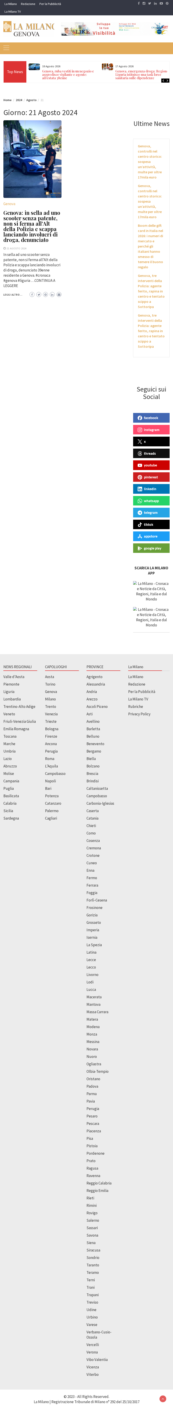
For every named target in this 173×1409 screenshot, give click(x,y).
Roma (49, 758)
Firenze (51, 736)
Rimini (91, 1205)
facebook (151, 418)
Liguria (8, 691)
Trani (90, 1287)
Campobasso (55, 773)
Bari (48, 788)
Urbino (92, 1317)
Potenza (52, 795)
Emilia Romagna (16, 728)
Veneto (9, 713)
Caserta (92, 810)
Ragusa (92, 1168)
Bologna (51, 728)
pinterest (151, 477)
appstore (150, 536)
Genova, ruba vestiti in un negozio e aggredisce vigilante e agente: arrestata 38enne (68, 74)
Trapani (92, 1294)
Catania (92, 818)
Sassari (92, 1227)
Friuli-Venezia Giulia (19, 721)
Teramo (92, 1272)
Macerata (94, 996)
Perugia (51, 751)
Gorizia (92, 915)
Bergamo (93, 751)
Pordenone (95, 1153)
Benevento (95, 743)
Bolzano (93, 766)
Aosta (49, 676)
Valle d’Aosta (13, 676)
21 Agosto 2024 (16, 248)
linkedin (150, 489)
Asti (89, 713)
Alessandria (95, 684)
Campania (11, 781)
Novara (92, 1049)
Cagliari (51, 818)
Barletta (93, 728)
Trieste (51, 721)
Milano (50, 699)
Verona (92, 1352)
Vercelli (92, 1344)
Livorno (92, 974)
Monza (91, 1034)
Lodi (89, 982)
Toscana (9, 736)
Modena (93, 1026)
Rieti (90, 1198)
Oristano (93, 1078)
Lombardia (12, 699)
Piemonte (11, 684)
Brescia (92, 773)
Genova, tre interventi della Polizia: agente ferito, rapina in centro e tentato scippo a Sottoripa (151, 291)
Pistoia (92, 1145)
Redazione (28, 4)
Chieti (91, 825)
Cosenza (93, 840)
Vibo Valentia (97, 1359)
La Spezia (94, 944)
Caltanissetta (97, 788)
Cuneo (91, 862)
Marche (9, 743)
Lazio (7, 758)
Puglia (8, 788)
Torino (50, 684)
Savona (92, 1235)
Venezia (51, 713)
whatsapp (151, 501)
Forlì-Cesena (96, 900)
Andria (91, 691)
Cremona (93, 848)
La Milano (11, 4)
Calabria (9, 803)
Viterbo (92, 1374)
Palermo (52, 810)
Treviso (92, 1302)
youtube (150, 465)
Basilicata (11, 795)
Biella (91, 758)
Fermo (91, 877)
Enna (90, 870)
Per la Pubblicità (50, 4)
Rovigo (92, 1212)
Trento (50, 706)
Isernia (91, 937)
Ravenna (93, 1175)
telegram (151, 512)
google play (152, 548)
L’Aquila (51, 766)
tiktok (148, 524)
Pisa (89, 1138)
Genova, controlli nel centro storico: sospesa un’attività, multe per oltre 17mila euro (150, 161)
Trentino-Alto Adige (19, 706)
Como (91, 833)
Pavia (90, 1101)
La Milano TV (13, 11)
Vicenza (92, 1367)
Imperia (92, 929)
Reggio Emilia (97, 1190)
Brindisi (92, 781)
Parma (91, 1093)
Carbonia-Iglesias (100, 803)
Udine (91, 1309)
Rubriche (135, 706)
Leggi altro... (13, 294)
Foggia (91, 892)
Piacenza (93, 1131)
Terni (90, 1279)
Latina (91, 952)
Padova (92, 1086)
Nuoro (91, 1056)
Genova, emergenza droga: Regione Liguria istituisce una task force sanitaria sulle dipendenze (141, 74)
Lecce (91, 959)
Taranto (92, 1265)
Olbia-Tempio (97, 1071)
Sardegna (11, 818)
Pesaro (92, 1116)
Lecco (91, 967)
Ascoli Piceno (97, 706)
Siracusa (93, 1250)
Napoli (50, 781)
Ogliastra (93, 1063)
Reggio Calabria (99, 1183)
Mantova (93, 1004)
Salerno (92, 1220)
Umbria (9, 751)
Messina (92, 1041)
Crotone (93, 855)
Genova (9, 203)
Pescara (92, 1123)
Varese (91, 1324)
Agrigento (94, 676)
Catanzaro (53, 803)
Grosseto (93, 922)
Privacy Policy (139, 713)
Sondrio (92, 1257)
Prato (91, 1160)
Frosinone (94, 907)
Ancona (51, 743)
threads (150, 453)
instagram (151, 430)
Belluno (92, 736)
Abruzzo (10, 766)
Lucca (91, 989)
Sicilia (8, 810)
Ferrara (92, 885)
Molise (8, 773)
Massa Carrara (97, 1011)
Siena (91, 1242)
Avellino (93, 721)
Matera (92, 1019)
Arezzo (92, 699)
